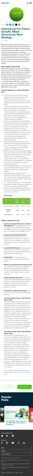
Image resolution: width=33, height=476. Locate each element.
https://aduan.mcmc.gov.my (7, 465)
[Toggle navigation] (31, 3)
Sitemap (3, 468)
